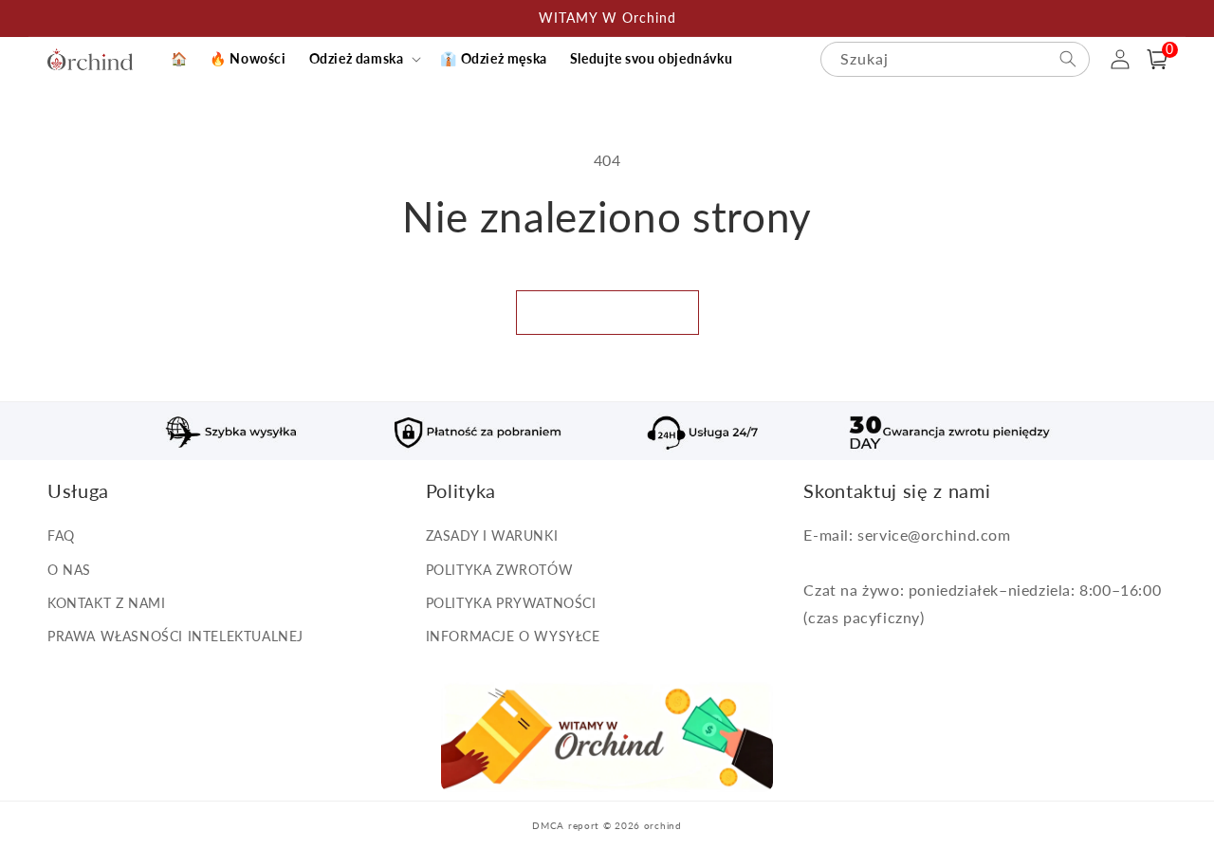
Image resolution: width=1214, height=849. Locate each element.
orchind (663, 825)
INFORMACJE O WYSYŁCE (513, 636)
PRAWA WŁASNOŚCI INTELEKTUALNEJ (175, 636)
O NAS (69, 570)
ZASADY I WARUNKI (492, 535)
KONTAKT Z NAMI (106, 603)
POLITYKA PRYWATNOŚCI (511, 603)
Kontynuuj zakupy (607, 312)
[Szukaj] (1068, 59)
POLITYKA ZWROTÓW (500, 570)
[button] (364, 59)
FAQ (61, 535)
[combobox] (955, 59)
